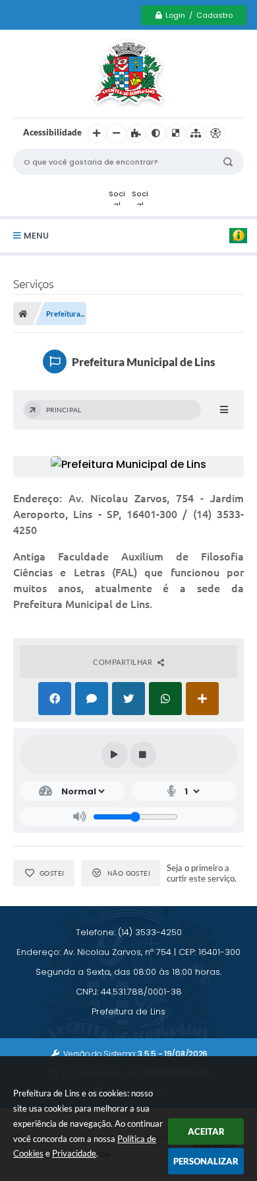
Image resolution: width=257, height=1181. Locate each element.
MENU (36, 235)
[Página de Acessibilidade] (215, 133)
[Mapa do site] (195, 133)
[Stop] (143, 755)
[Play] (114, 755)
